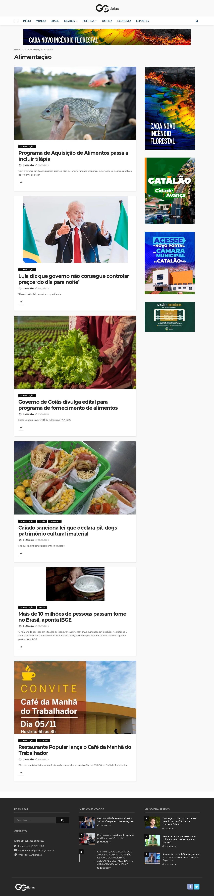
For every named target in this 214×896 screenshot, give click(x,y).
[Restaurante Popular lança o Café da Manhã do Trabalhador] (75, 697)
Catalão (43, 740)
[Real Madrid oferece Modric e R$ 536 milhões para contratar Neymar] (87, 822)
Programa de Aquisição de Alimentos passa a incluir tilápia (73, 156)
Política (88, 20)
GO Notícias (35, 854)
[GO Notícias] (107, 8)
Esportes (142, 20)
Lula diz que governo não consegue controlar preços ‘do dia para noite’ (73, 279)
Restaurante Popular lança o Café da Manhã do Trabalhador (74, 750)
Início (27, 20)
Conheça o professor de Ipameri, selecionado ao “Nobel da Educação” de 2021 (180, 821)
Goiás (42, 521)
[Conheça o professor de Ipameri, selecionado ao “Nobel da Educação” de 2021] (152, 822)
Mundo (41, 20)
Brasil (55, 20)
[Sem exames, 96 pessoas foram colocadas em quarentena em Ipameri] (152, 840)
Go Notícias (28, 165)
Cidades (69, 20)
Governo (55, 521)
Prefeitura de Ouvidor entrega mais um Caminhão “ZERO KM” (115, 836)
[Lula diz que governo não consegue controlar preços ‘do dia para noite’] (75, 229)
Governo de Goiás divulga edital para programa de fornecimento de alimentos (68, 405)
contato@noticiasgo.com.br (39, 850)
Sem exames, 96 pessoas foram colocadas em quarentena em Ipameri (179, 839)
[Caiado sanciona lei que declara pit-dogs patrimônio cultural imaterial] (75, 478)
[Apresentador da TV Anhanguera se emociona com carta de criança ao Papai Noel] (152, 858)
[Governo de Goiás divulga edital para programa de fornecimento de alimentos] (75, 352)
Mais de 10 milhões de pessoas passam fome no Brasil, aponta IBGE (72, 617)
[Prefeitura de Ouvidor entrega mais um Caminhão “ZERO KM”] (87, 839)
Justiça (107, 20)
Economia (124, 20)
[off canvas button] (16, 21)
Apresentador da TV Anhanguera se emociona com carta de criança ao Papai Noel (181, 857)
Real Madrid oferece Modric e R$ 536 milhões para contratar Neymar (115, 820)
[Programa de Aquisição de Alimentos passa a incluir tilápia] (75, 103)
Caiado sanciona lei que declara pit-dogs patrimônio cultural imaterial (67, 531)
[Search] (197, 21)
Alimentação (27, 146)
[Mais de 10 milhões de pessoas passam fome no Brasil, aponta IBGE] (75, 584)
